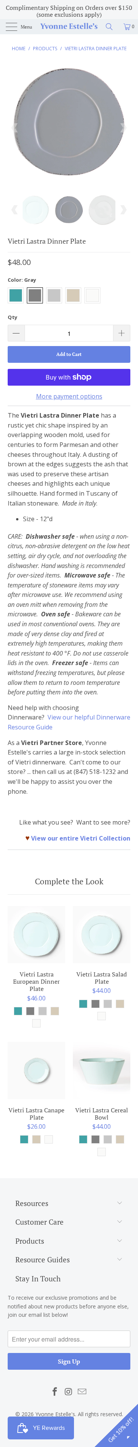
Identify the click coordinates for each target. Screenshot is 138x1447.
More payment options (69, 396)
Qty (12, 317)
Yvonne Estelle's (55, 1414)
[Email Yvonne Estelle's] (82, 1391)
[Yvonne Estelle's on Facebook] (55, 1391)
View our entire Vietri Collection (80, 838)
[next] (123, 128)
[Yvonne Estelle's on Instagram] (68, 1391)
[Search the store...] (112, 26)
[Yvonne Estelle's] (69, 26)
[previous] (15, 128)
